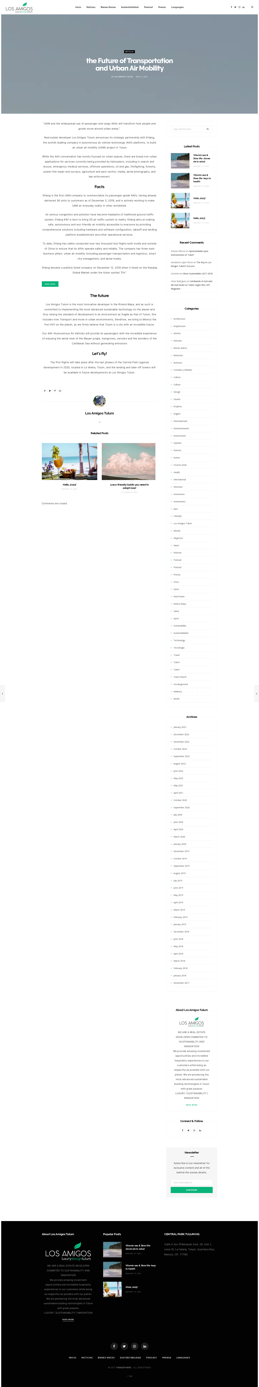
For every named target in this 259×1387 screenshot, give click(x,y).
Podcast (148, 7)
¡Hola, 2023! (199, 198)
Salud (176, 611)
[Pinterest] (55, 390)
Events (177, 457)
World (176, 698)
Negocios (178, 538)
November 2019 (181, 851)
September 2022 (182, 756)
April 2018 (178, 953)
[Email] (28, 149)
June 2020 (178, 822)
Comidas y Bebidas (183, 369)
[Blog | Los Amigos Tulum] (19, 7)
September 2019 (182, 865)
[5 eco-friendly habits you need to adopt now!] (129, 461)
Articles (129, 51)
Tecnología (179, 647)
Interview (178, 486)
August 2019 (180, 873)
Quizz (176, 589)
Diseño (177, 399)
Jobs (176, 508)
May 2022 (178, 778)
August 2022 (180, 763)
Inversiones (179, 494)
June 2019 (178, 887)
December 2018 (181, 931)
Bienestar (178, 355)
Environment (180, 435)
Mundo (177, 530)
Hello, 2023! (69, 484)
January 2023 (180, 727)
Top (130, 1376)
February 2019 (181, 917)
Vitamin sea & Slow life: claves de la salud (201, 158)
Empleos (178, 406)
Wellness (178, 691)
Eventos (177, 450)
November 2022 (181, 741)
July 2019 (178, 880)
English (177, 413)
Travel (177, 655)
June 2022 (178, 771)
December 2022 (181, 734)
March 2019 (179, 909)
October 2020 (180, 800)
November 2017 (181, 982)
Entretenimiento (181, 428)
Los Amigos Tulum (123, 76)
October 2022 (180, 748)
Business (178, 362)
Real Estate (179, 596)
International (180, 479)
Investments (180, 501)
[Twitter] (124, 1346)
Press (176, 582)
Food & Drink (180, 465)
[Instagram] (134, 1346)
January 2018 (180, 975)
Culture (177, 384)
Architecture (179, 318)
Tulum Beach (180, 676)
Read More (191, 1105)
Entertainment (180, 421)
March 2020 (179, 836)
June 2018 (178, 939)
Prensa (162, 7)
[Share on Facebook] (28, 133)
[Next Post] (256, 693)
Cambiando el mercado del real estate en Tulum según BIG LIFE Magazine (191, 285)
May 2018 (178, 946)
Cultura (177, 377)
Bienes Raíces (108, 7)
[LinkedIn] (145, 1346)
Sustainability (180, 625)
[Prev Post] (2, 693)
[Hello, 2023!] (69, 461)
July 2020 (178, 814)
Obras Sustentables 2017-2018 (198, 273)
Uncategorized (181, 684)
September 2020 (182, 807)
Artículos (178, 340)
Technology (179, 640)
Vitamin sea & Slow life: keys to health (202, 178)
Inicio (78, 7)
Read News (50, 284)
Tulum (177, 662)
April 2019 (178, 902)
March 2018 (179, 960)
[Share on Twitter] (28, 141)
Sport (176, 618)
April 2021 (178, 792)
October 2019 (180, 858)
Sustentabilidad (130, 7)
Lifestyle (178, 516)
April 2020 (178, 829)
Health (177, 472)
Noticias (90, 7)
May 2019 (178, 895)
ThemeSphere (123, 1367)
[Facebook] (114, 1346)
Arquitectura (179, 326)
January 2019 (180, 924)
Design (177, 391)
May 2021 (178, 785)
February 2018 (181, 968)
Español (177, 443)
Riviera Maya (180, 603)
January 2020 (180, 844)
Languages (177, 7)
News (176, 545)
